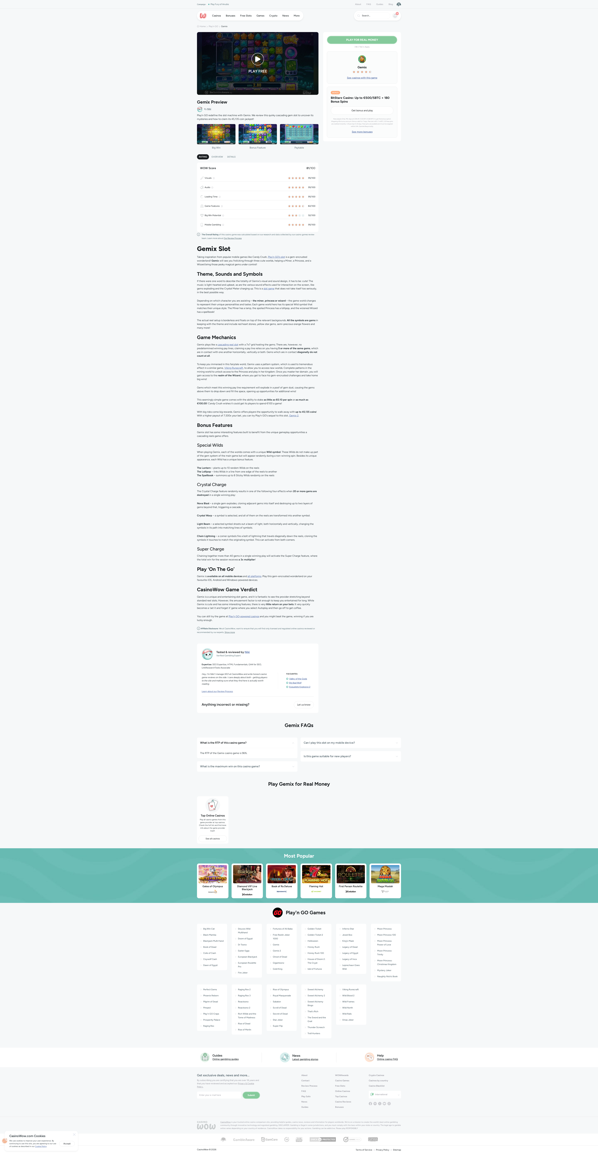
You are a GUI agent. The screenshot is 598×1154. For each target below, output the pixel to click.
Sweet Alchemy (315, 989)
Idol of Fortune (315, 969)
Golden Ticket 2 (315, 935)
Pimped (207, 1007)
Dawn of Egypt (210, 965)
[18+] (286, 1139)
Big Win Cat (209, 928)
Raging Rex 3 (244, 995)
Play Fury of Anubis (220, 4)
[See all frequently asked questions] (370, 1057)
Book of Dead (209, 947)
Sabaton (277, 1001)
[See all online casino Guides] (205, 1057)
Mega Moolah (385, 886)
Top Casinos (341, 1096)
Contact (305, 1080)
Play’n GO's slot (276, 256)
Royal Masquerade (282, 995)
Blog (391, 4)
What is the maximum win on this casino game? (230, 766)
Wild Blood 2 (348, 995)
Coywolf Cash (210, 959)
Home (203, 26)
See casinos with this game (362, 77)
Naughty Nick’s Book (387, 976)
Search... (366, 15)
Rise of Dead (244, 1023)
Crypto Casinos (376, 1075)
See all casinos (213, 838)
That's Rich (313, 1011)
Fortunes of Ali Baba (282, 928)
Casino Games (342, 1080)
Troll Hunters (314, 1033)
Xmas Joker (348, 1020)
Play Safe (306, 1096)
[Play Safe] (399, 4)
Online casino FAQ (387, 1059)
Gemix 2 (294, 415)
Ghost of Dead (280, 957)
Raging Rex (208, 1026)
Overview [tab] (217, 157)
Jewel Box (347, 935)
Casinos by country (378, 1080)
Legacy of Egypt (350, 953)
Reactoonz (243, 1001)
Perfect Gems (210, 989)
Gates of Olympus (212, 886)
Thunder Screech (316, 1027)
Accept (67, 1143)
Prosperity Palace (211, 1020)
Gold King (277, 969)
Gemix (276, 944)
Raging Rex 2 (244, 989)
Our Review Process (233, 238)
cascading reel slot (228, 344)
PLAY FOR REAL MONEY (362, 40)
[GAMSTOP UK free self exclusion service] (299, 1139)
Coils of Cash (209, 953)
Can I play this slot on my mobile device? (329, 742)
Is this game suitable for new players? (327, 756)
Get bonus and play (362, 110)
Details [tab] (231, 157)
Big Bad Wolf (295, 683)
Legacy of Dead (350, 947)
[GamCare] (269, 1139)
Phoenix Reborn (211, 995)
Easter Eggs (243, 950)
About (358, 4)
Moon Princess (384, 928)
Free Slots (340, 1086)
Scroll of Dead (280, 1007)
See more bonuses (362, 131)
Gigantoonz (278, 963)
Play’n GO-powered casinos (244, 616)
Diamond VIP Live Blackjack (247, 888)
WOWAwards (342, 1075)
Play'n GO (213, 26)
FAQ (368, 4)
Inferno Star (348, 928)
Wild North (347, 1007)
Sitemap (397, 1150)
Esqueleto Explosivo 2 (299, 687)
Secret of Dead (280, 1013)
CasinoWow (225, 1122)
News (304, 1101)
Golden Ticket (314, 928)
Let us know (304, 704)
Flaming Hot (316, 886)
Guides (379, 4)
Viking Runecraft (233, 367)
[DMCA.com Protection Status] (322, 1139)
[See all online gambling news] (285, 1057)
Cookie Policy (41, 1146)
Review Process (309, 1086)
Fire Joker (243, 972)
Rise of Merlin (244, 1029)
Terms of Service (364, 1150)
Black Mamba (209, 935)
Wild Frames (348, 1001)
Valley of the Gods (298, 678)
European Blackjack (247, 957)
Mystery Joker (384, 970)
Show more (230, 632)
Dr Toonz (242, 944)
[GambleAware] (243, 1139)
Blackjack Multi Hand (213, 941)
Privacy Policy (382, 1150)
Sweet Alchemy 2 (316, 995)
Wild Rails (347, 1013)
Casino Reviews (343, 1101)
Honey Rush (314, 947)
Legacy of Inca (349, 959)
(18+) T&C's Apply (362, 47)
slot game (268, 288)
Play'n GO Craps (211, 1013)
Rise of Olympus (281, 989)
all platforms (254, 576)
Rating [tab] (203, 157)
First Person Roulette (351, 886)
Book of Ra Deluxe (282, 886)
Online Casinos (342, 1091)
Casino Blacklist (377, 1086)
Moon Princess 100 (386, 935)
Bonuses (339, 1107)
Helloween (313, 941)
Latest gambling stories (305, 1059)
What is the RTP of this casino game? (223, 742)
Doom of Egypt (245, 938)
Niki (209, 109)
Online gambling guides (225, 1059)
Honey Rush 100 (316, 953)
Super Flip (278, 1026)
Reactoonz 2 (244, 1007)
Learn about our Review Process (217, 691)
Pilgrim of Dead (210, 1001)
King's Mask (348, 941)
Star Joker (278, 1020)
